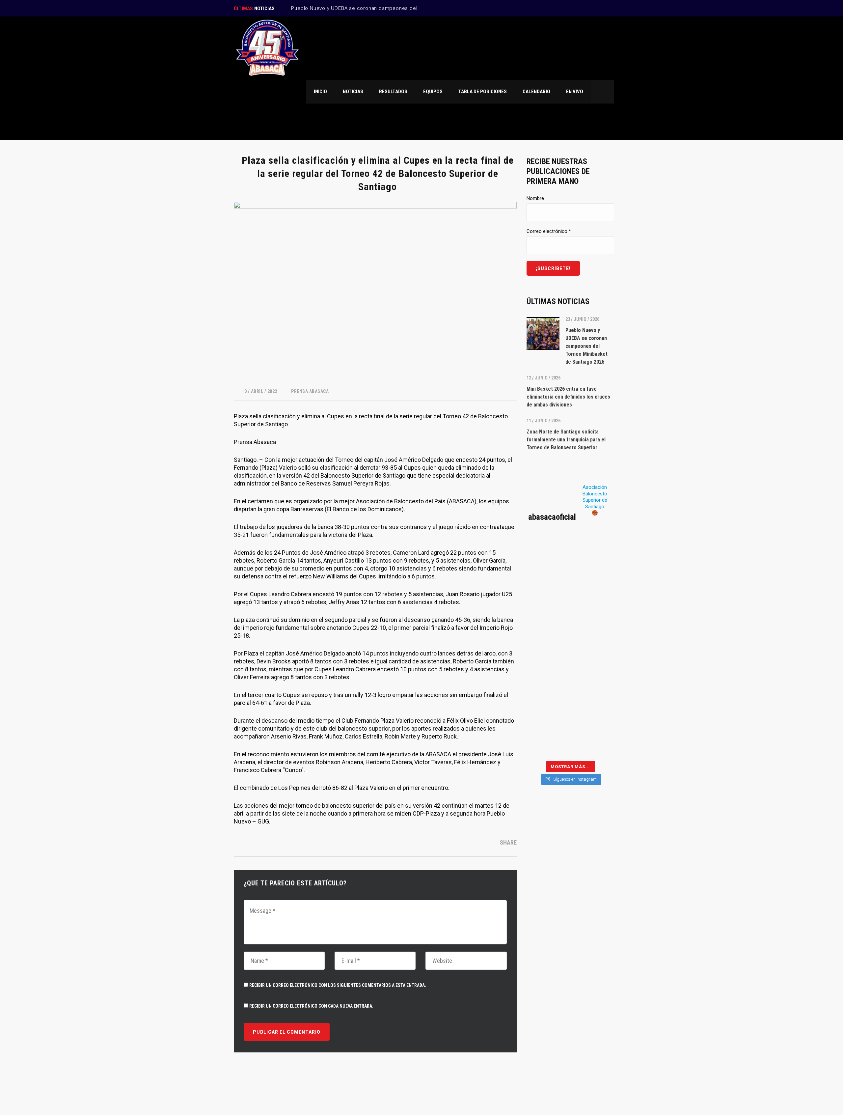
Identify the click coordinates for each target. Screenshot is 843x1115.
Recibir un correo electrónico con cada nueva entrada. (311, 1006)
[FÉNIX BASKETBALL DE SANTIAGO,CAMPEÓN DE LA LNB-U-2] (548, 663)
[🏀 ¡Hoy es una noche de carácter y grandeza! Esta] (593, 636)
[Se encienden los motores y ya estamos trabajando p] (593, 555)
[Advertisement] (570, 908)
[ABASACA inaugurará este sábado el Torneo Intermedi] (593, 744)
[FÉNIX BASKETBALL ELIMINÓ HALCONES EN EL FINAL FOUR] (548, 690)
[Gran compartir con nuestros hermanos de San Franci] (593, 609)
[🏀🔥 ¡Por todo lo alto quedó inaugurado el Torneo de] (548, 744)
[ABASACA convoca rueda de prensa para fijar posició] (548, 582)
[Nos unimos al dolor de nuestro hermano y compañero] (548, 609)
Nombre (535, 198)
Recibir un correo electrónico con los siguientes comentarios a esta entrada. (337, 985)
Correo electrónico (549, 231)
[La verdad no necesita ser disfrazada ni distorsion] (548, 555)
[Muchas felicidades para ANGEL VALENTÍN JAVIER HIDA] (548, 636)
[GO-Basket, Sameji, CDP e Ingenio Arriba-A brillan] (593, 690)
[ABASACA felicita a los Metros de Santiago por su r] (548, 717)
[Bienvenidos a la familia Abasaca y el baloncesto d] (593, 717)
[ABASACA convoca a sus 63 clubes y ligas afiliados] (593, 582)
